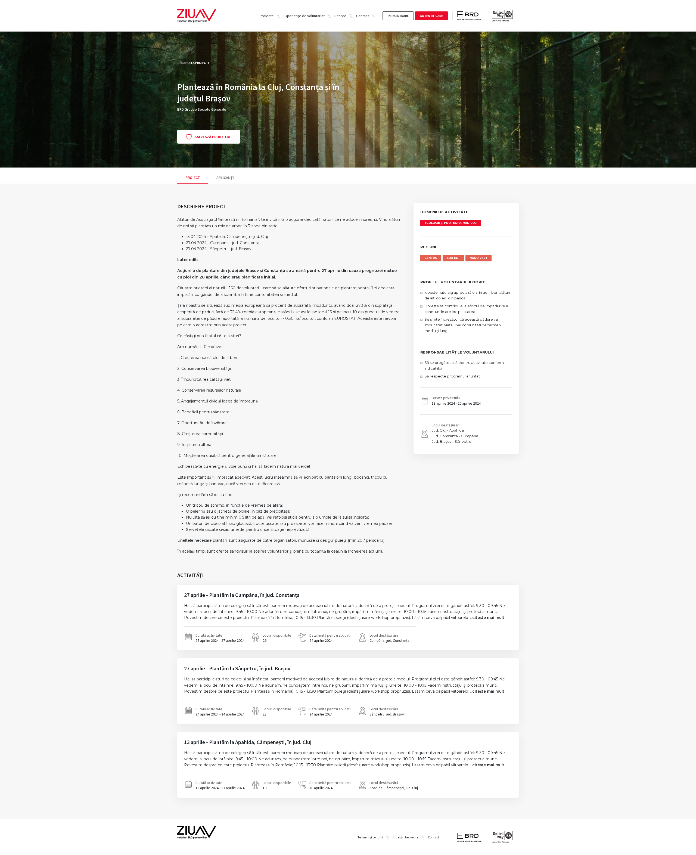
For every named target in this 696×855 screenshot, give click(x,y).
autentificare (431, 16)
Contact (362, 15)
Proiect (192, 177)
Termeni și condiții (370, 837)
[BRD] (471, 15)
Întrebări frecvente (405, 837)
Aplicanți (225, 177)
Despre (340, 15)
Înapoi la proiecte (195, 63)
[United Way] (502, 15)
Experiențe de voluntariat (304, 15)
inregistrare (398, 16)
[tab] (192, 178)
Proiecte (267, 15)
